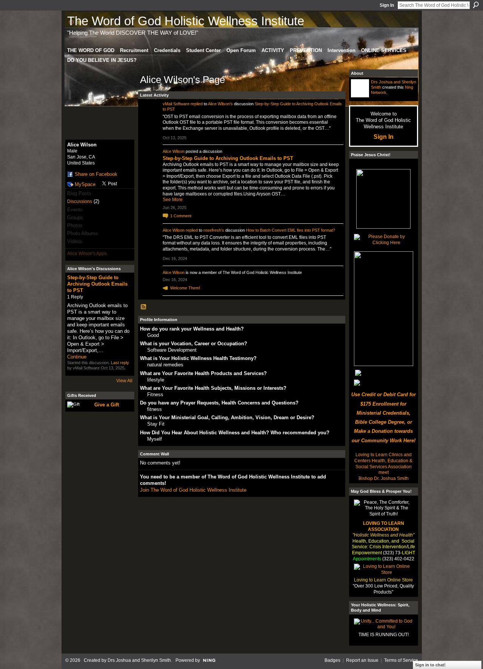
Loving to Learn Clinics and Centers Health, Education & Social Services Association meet (383, 463)
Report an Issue (362, 660)
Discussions (79, 201)
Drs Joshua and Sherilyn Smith (139, 660)
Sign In (387, 5)
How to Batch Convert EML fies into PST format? (290, 230)
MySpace (85, 184)
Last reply (120, 362)
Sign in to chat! (430, 665)
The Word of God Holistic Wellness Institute (185, 21)
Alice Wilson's (220, 104)
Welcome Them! (185, 288)
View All (124, 380)
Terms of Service (401, 660)
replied (197, 104)
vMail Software (176, 104)
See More (173, 199)
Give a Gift (106, 405)
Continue (76, 357)
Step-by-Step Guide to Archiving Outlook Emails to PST (97, 284)
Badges (332, 660)
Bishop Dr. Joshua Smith (383, 478)
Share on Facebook (96, 174)
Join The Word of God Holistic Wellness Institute (193, 490)
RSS (143, 307)
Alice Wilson (174, 151)
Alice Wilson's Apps (87, 253)
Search (476, 5)
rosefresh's (213, 230)
